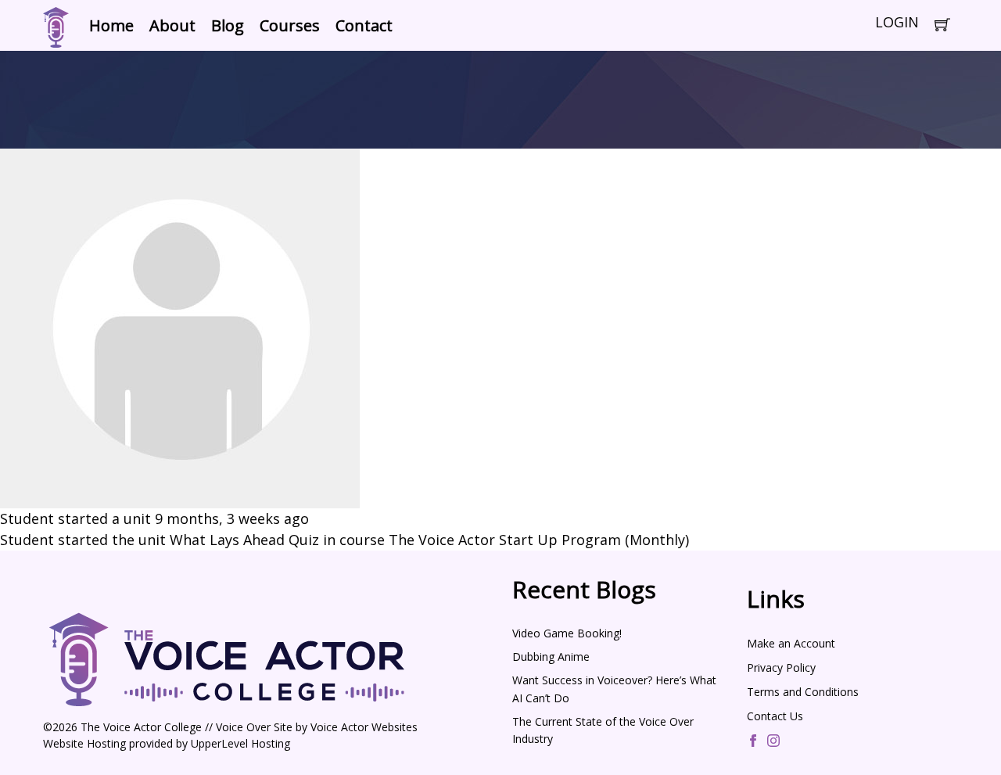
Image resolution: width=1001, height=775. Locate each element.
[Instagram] (773, 742)
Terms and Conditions (803, 691)
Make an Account (791, 643)
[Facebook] (753, 742)
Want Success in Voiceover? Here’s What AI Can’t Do (614, 689)
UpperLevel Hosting (240, 743)
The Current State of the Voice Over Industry (603, 730)
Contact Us (775, 716)
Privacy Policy (781, 667)
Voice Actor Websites (364, 726)
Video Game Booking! (567, 633)
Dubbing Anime (551, 656)
